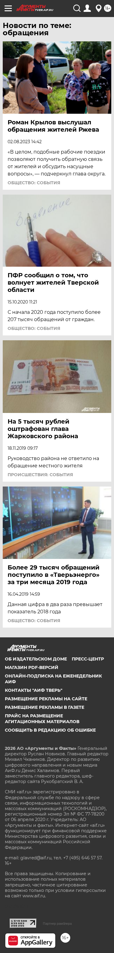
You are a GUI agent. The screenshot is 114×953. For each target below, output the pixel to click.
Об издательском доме (36, 659)
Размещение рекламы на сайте (46, 699)
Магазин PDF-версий (31, 667)
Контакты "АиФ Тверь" (33, 690)
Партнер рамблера (57, 923)
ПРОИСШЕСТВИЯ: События (40, 475)
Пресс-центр (88, 659)
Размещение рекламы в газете (44, 707)
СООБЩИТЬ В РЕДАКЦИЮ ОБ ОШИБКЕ (50, 730)
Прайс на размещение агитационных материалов (42, 718)
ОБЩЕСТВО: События (34, 183)
